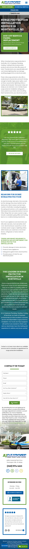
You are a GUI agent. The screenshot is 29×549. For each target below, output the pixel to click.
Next (8, 530)
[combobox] (14, 388)
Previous (6, 530)
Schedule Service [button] (10, 48)
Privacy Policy (24, 544)
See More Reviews (15, 153)
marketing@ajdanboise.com (17, 423)
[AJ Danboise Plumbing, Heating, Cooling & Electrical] (11, 2)
